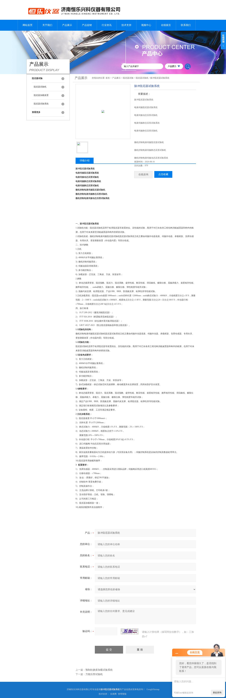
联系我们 (186, 25)
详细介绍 (85, 160)
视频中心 (146, 25)
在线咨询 (143, 174)
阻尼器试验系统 (41, 103)
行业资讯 (107, 25)
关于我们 (47, 25)
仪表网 (113, 694)
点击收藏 (163, 174)
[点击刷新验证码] (129, 631)
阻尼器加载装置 (41, 95)
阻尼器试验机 (40, 87)
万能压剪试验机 (94, 674)
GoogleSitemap (153, 689)
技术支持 (126, 25)
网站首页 (27, 25)
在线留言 (166, 25)
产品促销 (87, 25)
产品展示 (67, 25)
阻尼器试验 (128, 78)
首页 (108, 78)
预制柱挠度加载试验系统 (99, 670)
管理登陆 (122, 694)
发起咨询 (217, 692)
